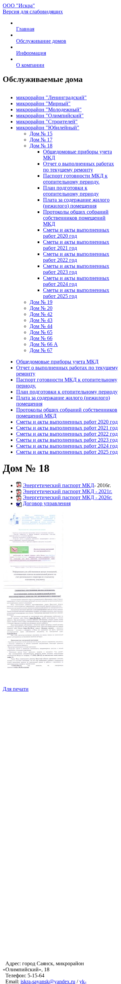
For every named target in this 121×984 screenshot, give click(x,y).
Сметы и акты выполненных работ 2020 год (76, 233)
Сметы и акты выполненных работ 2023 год (76, 269)
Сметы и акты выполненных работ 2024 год (76, 281)
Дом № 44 (41, 326)
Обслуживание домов (41, 41)
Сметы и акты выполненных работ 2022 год (76, 257)
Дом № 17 (41, 139)
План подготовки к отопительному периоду (71, 191)
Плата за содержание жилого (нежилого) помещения (76, 203)
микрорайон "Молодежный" (49, 109)
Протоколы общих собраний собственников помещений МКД (76, 218)
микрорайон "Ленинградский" (51, 97)
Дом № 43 (41, 320)
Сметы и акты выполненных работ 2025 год (76, 293)
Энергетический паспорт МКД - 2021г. (67, 491)
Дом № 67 (41, 350)
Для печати (16, 689)
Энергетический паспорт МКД (58, 485)
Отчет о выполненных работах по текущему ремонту (78, 167)
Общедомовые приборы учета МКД (57, 361)
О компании (30, 65)
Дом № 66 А (44, 344)
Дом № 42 (41, 314)
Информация (31, 53)
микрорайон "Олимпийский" (50, 115)
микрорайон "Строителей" (47, 121)
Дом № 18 (41, 145)
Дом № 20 (41, 308)
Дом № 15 (41, 133)
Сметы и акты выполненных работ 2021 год (76, 245)
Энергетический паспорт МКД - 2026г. (67, 497)
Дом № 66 (41, 338)
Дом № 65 (41, 332)
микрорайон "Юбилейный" (47, 127)
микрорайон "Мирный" (43, 103)
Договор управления (47, 503)
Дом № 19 (41, 302)
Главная (25, 29)
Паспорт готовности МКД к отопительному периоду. (75, 179)
